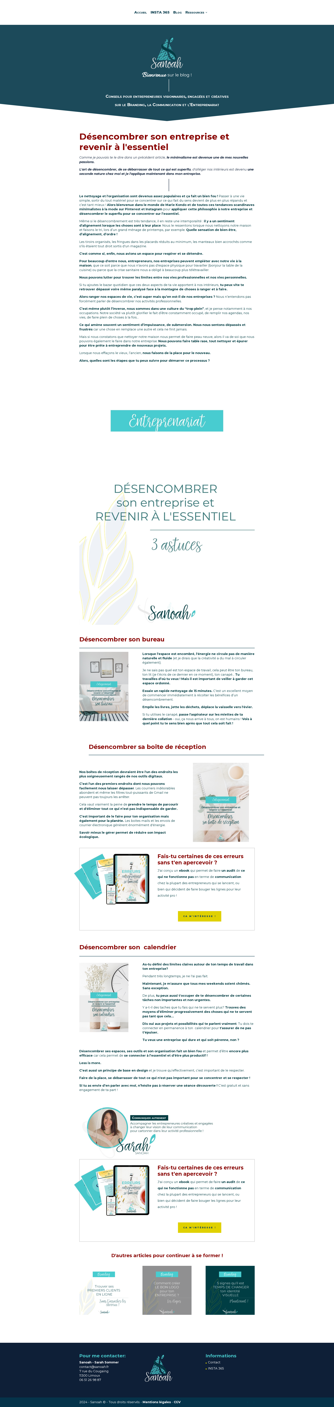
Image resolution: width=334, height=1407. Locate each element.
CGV (177, 1402)
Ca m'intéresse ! (199, 916)
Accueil (140, 12)
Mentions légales (157, 1402)
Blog (177, 12)
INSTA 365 (160, 12)
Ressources (194, 12)
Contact (214, 1362)
